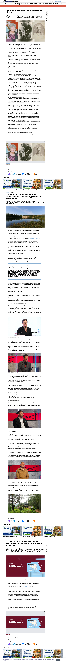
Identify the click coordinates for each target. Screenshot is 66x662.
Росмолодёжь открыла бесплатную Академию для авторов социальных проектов (21, 4)
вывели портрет (18, 434)
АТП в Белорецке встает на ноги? (33, 6)
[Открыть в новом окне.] (10, 174)
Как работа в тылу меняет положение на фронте (52, 4)
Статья (4, 3)
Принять (58, 660)
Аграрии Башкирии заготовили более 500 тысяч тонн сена (37, 4)
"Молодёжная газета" (25, 586)
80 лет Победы (8, 8)
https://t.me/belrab (11, 136)
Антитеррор (58, 1)
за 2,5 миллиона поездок (33, 238)
